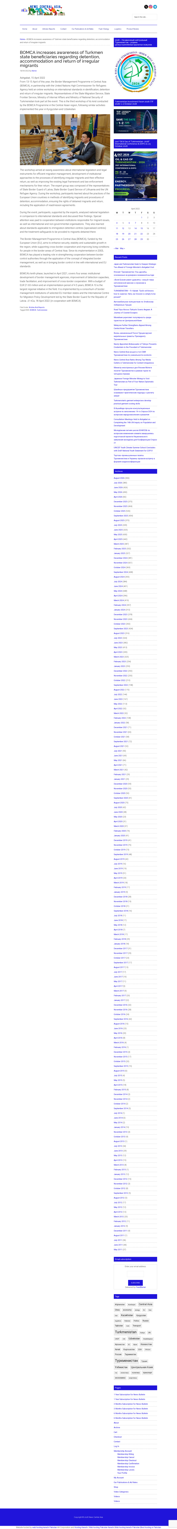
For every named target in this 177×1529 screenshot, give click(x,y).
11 (117, 228)
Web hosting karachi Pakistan (127, 1527)
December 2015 (120, 1052)
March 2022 (119, 713)
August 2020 (119, 803)
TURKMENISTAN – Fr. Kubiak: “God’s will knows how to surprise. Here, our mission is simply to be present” (135, 294)
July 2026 (118, 483)
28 (135, 239)
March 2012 (119, 1217)
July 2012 (118, 1202)
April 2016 (118, 1038)
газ (116, 1373)
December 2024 (120, 558)
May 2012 (118, 1207)
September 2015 (121, 1066)
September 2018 (121, 911)
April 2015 (118, 1085)
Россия (118, 1354)
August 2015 (119, 1071)
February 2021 (120, 774)
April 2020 (118, 821)
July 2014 (118, 1113)
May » (122, 248)
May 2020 (118, 817)
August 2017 (119, 967)
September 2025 (121, 516)
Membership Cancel (125, 1457)
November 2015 (120, 1057)
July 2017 (118, 972)
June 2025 (118, 530)
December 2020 (120, 784)
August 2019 (119, 859)
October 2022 (119, 680)
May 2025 (118, 534)
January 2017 (119, 1000)
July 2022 (118, 694)
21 (135, 234)
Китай (117, 1349)
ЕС (129, 1344)
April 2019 (118, 878)
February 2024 (120, 605)
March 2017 (119, 991)
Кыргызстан (129, 1349)
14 (135, 228)
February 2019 (120, 887)
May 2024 (118, 591)
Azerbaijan (131, 1304)
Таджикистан (130, 1354)
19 (123, 234)
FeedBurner (141, 1287)
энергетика (133, 1378)
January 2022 (119, 723)
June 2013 (118, 1151)
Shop (116, 1487)
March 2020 (119, 826)
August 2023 (119, 633)
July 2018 (118, 915)
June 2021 (118, 755)
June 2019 (118, 868)
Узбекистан (121, 1367)
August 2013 (119, 1141)
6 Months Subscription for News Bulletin (131, 1413)
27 (129, 239)
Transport (137, 1326)
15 (142, 228)
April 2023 (118, 652)
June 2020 (118, 812)
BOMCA (33, 310)
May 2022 (118, 704)
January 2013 (119, 1174)
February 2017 (120, 995)
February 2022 (120, 718)
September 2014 (121, 1108)
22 (142, 234)
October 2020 (119, 793)
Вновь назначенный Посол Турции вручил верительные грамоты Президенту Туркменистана (133, 336)
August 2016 (119, 1024)
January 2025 (119, 553)
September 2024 (121, 572)
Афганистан (120, 1344)
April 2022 (118, 708)
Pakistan (127, 1321)
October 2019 (119, 850)
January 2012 (119, 1226)
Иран (135, 1344)
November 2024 (120, 563)
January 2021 (119, 779)
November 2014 (120, 1099)
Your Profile (122, 1473)
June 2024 (118, 586)
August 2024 (119, 577)
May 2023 (118, 647)
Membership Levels (125, 1470)
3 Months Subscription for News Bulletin (131, 1404)
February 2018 (120, 939)
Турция (144, 1361)
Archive (117, 1427)
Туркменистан (126, 1361)
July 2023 (118, 638)
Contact (117, 1441)
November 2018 (120, 901)
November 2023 (120, 619)
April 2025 (118, 539)
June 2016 (118, 1028)
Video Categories (121, 1492)
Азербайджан (148, 1339)
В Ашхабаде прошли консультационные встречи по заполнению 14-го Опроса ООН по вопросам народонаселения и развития (134, 411)
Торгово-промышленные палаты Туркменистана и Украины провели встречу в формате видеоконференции (134, 458)
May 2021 (118, 760)
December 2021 (120, 727)
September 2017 (121, 962)
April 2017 (118, 986)
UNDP (117, 1339)
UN (149, 1333)
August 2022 (119, 690)
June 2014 (118, 1118)
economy (127, 1310)
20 (129, 234)
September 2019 (121, 854)
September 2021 (121, 741)
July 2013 (118, 1146)
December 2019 (120, 840)
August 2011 (119, 1235)
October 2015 (119, 1061)
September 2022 (121, 685)
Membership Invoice (126, 1467)
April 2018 (118, 930)
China (117, 1310)
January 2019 (119, 892)
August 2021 (119, 746)
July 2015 (118, 1075)
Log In (116, 1446)
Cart (115, 1432)
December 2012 (120, 1179)
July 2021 (118, 751)
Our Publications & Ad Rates (126, 1482)
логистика (124, 1373)
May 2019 (118, 873)
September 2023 (121, 628)
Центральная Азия (142, 1367)
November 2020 (120, 788)
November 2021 (120, 732)
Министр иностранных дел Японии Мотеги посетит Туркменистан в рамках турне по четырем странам (133, 370)
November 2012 (120, 1184)
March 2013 (119, 1165)
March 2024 (119, 600)
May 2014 (118, 1122)
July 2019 (118, 864)
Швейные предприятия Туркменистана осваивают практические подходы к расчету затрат (134, 392)
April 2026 (118, 497)
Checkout (118, 1437)
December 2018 (120, 897)
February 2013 (120, 1169)
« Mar (116, 248)
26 (123, 239)
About (116, 1423)
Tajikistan (119, 1326)
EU (144, 1310)
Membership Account (123, 1451)
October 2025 (119, 511)
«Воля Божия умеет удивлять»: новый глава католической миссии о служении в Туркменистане (134, 283)
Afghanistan (120, 1304)
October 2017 (119, 958)
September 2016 (121, 1019)
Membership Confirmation (128, 1463)
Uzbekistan (134, 1338)
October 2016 (119, 1014)
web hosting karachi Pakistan (44, 1527)
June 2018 (118, 920)
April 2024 (118, 596)
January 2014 (119, 1127)
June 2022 (118, 699)
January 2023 (119, 666)
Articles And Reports (37, 307)
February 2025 (120, 549)
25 (117, 239)
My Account (119, 1478)
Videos (117, 1496)
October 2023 (119, 624)
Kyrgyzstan (141, 1315)
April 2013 (118, 1160)
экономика (120, 1378)
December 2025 (120, 501)
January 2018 (119, 944)
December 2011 (120, 1231)
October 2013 (119, 1137)
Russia (145, 1320)
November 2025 (120, 506)
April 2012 (118, 1212)
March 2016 (119, 1042)
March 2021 (119, 770)
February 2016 (120, 1047)
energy (137, 1310)
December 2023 (120, 614)
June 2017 (118, 977)
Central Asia (145, 1304)
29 (142, 239)
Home (22, 39)
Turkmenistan (42, 310)
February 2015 (120, 1089)
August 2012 (119, 1198)
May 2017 (118, 981)
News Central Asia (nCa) (43, 10)
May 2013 (118, 1155)
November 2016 (120, 1010)
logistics (118, 1321)
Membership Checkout (126, 1460)
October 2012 (119, 1188)
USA (124, 1339)
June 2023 (118, 643)
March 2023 (119, 657)
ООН (140, 1349)
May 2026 (118, 492)
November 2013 (120, 1132)
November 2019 (120, 845)
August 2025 (119, 520)
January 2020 (119, 835)
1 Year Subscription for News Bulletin (129, 1394)
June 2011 (118, 1245)
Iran (116, 1315)
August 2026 (119, 478)
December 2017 (120, 948)
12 (123, 228)
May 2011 (118, 1249)
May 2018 (118, 925)
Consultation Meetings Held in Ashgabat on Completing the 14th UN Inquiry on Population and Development (134, 422)
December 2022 (120, 671)
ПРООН (147, 1349)
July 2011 (118, 1240)
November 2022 (120, 676)
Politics (136, 1321)
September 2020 (121, 798)
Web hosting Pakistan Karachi (101, 1527)
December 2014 (120, 1094)
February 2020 (120, 831)
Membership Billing (125, 1454)
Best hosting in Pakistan (151, 1527)
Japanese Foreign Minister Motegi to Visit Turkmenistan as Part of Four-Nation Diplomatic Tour (134, 381)
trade (127, 1326)
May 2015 (118, 1080)
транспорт (147, 1372)
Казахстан (146, 1344)
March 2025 (119, 544)
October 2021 (119, 737)
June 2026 (118, 487)
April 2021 (118, 765)
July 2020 (118, 807)
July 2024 (118, 581)
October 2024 (119, 567)
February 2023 (120, 661)
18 (117, 234)
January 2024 (119, 610)
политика (136, 1373)
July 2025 (118, 525)
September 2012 (121, 1193)
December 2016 (120, 1005)
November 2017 (120, 953)
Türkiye (142, 1333)
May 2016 (118, 1033)
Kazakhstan (127, 1315)
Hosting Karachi (81, 1527)
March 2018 (119, 934)
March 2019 (119, 883)
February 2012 (120, 1221)
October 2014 (119, 1104)
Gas (150, 1310)
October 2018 (119, 906)
